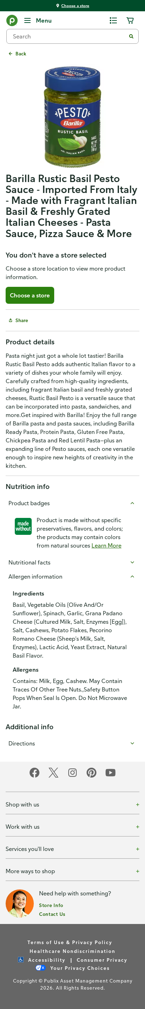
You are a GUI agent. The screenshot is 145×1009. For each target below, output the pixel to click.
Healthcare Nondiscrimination (72, 951)
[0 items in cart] (130, 20)
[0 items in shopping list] (113, 20)
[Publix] (12, 22)
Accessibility (45, 960)
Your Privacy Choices (79, 968)
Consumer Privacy (102, 960)
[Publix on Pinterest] (91, 776)
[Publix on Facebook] (34, 776)
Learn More (106, 545)
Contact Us (52, 914)
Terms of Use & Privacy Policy (69, 942)
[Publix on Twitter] (53, 776)
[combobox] (69, 36)
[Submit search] (131, 36)
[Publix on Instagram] (72, 776)
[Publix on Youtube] (110, 776)
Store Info (51, 905)
